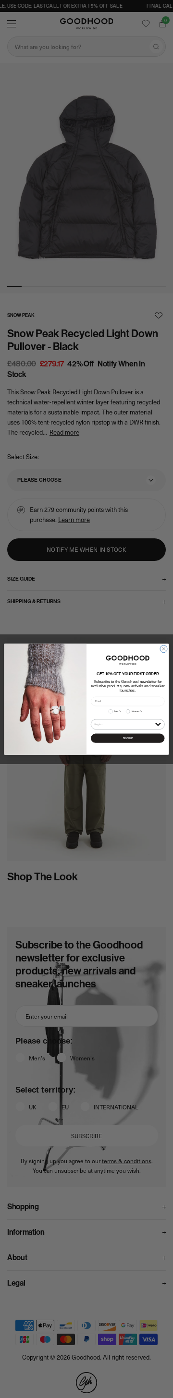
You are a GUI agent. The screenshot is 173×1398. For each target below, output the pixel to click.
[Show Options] (157, 723)
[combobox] (123, 724)
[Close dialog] (163, 648)
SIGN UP (128, 738)
